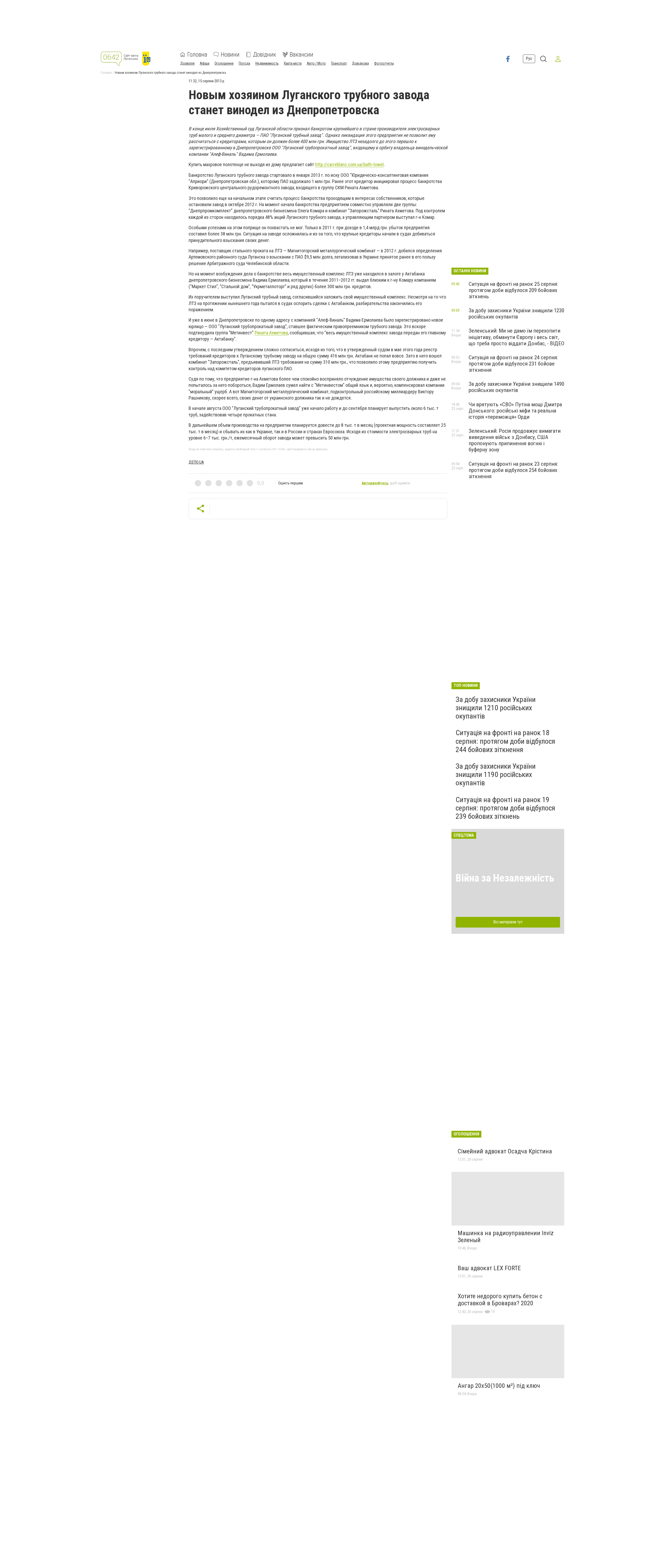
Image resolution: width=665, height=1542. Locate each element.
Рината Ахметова (271, 332)
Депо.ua (196, 462)
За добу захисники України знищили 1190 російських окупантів (496, 774)
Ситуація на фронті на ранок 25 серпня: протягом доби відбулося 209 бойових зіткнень (513, 290)
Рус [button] (529, 58)
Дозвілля (187, 63)
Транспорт (339, 63)
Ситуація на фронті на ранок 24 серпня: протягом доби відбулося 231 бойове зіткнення (513, 363)
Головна (197, 54)
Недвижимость (267, 63)
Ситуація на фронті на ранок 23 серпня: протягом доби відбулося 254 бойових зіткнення (513, 470)
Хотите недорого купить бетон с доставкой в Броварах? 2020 (500, 1300)
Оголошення (224, 63)
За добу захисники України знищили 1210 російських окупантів (496, 707)
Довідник (264, 54)
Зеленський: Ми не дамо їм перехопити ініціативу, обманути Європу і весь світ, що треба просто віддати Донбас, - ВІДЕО (516, 337)
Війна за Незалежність (505, 878)
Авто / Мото (316, 63)
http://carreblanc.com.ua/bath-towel (349, 164)
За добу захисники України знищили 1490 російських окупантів (516, 387)
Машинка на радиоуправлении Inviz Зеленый (506, 1236)
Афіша (204, 63)
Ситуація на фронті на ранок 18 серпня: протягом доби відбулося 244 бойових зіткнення (505, 741)
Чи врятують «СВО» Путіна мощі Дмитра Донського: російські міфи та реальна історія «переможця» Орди (515, 410)
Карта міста (293, 63)
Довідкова (360, 63)
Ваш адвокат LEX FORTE (489, 1268)
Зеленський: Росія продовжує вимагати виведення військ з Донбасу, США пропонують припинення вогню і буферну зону (515, 440)
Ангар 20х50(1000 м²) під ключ (499, 1385)
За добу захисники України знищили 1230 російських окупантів (516, 313)
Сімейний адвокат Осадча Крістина (505, 1151)
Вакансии (301, 54)
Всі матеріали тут (508, 921)
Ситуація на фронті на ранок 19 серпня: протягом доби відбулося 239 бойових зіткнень (505, 808)
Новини (230, 54)
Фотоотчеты (384, 63)
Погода (244, 63)
